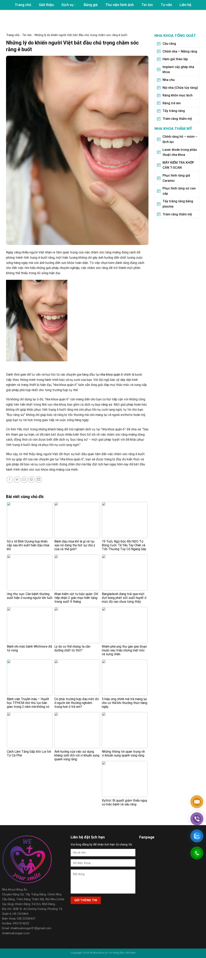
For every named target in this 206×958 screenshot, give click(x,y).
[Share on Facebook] (9, 479)
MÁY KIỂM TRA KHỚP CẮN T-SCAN (178, 165)
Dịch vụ (67, 5)
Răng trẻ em (172, 103)
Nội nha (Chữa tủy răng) (180, 87)
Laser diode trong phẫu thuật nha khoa (180, 152)
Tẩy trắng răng (174, 111)
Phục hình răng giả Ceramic (176, 178)
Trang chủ (23, 5)
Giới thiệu (46, 5)
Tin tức (147, 5)
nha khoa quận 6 (111, 374)
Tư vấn (166, 5)
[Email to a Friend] (24, 479)
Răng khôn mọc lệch (178, 95)
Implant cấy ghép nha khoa (178, 69)
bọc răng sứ (103, 404)
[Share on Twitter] (17, 479)
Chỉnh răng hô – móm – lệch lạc (180, 139)
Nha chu (169, 80)
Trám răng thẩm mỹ (177, 119)
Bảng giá (91, 5)
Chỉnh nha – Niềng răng (180, 51)
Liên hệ (185, 5)
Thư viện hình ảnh (119, 5)
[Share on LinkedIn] (38, 479)
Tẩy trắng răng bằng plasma (178, 203)
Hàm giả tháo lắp (175, 59)
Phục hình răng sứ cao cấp (179, 190)
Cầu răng (169, 43)
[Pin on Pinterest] (31, 479)
